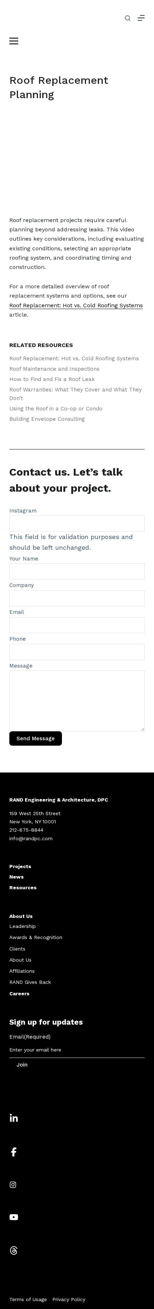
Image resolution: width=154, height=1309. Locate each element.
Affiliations (22, 971)
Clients (17, 949)
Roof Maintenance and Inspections (54, 369)
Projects (20, 866)
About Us (21, 916)
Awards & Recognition (35, 937)
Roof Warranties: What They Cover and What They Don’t (75, 393)
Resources (23, 887)
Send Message (35, 738)
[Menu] (141, 17)
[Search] (127, 18)
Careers (19, 993)
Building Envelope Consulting (47, 419)
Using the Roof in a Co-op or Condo (55, 408)
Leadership (22, 926)
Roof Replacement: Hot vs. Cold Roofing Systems (74, 358)
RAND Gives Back (30, 982)
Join (22, 1065)
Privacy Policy (68, 1299)
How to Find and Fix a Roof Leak (52, 379)
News (16, 877)
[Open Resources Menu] (13, 40)
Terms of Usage (28, 1299)
